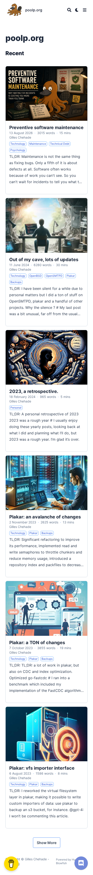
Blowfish (61, 863)
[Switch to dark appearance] (77, 10)
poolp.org (33, 10)
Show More (46, 842)
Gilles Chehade (20, 137)
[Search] (69, 10)
